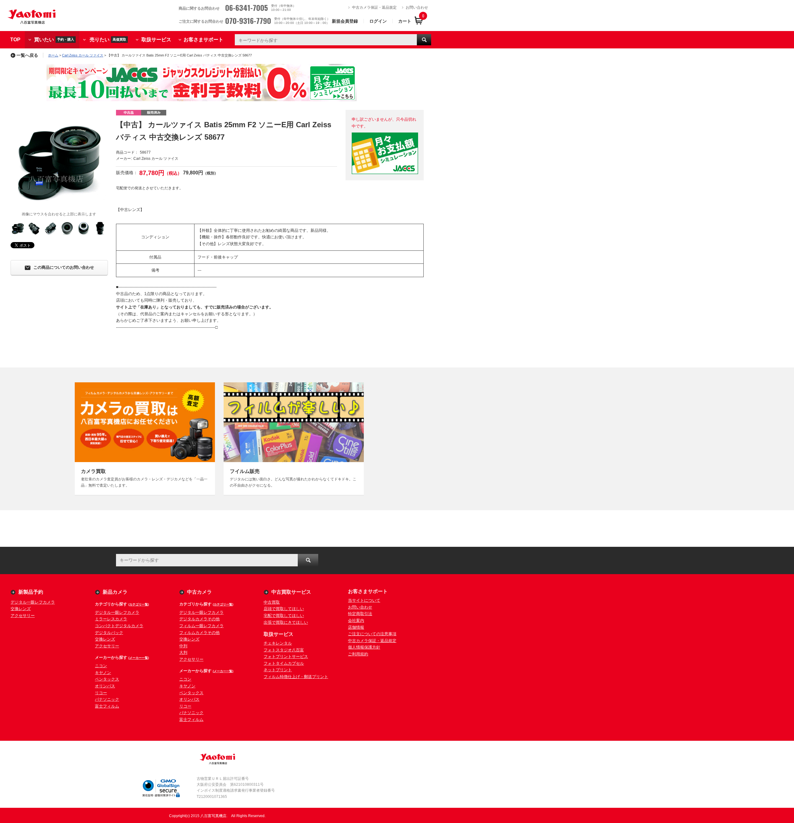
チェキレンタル (278, 643)
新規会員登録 (345, 21)
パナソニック (107, 699)
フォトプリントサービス (286, 656)
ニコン (101, 665)
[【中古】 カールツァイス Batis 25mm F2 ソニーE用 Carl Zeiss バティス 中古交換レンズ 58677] (59, 158)
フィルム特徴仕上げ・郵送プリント (296, 676)
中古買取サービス (291, 592)
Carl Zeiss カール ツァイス (82, 55)
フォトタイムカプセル (284, 663)
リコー (101, 692)
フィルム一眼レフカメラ (201, 625)
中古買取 (272, 602)
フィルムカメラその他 (199, 632)
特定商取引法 (360, 613)
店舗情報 (356, 627)
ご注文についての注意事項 (372, 634)
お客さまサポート (203, 39)
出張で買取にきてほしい (286, 622)
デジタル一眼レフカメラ (33, 602)
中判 (183, 646)
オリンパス (105, 686)
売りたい (108, 39)
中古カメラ (199, 592)
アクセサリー (23, 615)
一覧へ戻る (27, 55)
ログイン (378, 21)
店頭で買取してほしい (284, 608)
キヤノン (103, 672)
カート (404, 21)
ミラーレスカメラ (111, 619)
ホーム (53, 55)
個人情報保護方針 (364, 647)
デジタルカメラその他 (199, 619)
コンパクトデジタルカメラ (119, 625)
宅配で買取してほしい (284, 615)
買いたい (54, 39)
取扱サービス (156, 39)
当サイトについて (364, 600)
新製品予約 (30, 592)
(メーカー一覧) (138, 657)
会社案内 (356, 620)
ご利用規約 (358, 654)
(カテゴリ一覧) (138, 604)
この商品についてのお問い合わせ (63, 267)
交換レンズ (21, 608)
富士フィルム (107, 706)
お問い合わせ (417, 7)
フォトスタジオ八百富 (284, 650)
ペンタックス (107, 679)
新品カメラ (115, 592)
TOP (15, 39)
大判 (183, 652)
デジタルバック (109, 632)
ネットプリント (278, 670)
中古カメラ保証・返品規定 (374, 7)
